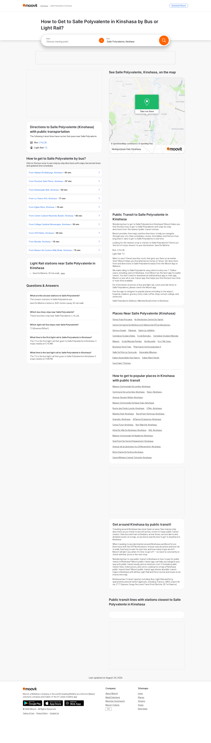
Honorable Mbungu (148, 352)
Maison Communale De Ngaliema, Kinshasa (133, 436)
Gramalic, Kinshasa (121, 419)
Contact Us (54, 713)
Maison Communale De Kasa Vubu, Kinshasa (133, 403)
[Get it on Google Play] (32, 703)
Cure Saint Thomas (122, 363)
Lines (140, 693)
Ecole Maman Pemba (132, 341)
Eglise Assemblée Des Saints (126, 358)
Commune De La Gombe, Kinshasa (128, 392)
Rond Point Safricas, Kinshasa (150, 414)
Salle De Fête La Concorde (125, 352)
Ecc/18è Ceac (164, 341)
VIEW (63, 273)
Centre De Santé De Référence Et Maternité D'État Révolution (141, 325)
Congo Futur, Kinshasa (123, 425)
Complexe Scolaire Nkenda (165, 336)
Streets (141, 701)
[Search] (164, 40)
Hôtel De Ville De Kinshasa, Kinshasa (129, 430)
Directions (142, 709)
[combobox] (71, 41)
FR (108, 709)
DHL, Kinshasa (155, 430)
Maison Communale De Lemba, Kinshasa (131, 386)
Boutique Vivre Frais (122, 347)
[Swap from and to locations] (101, 40)
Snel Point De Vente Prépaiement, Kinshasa (133, 441)
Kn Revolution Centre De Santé (148, 319)
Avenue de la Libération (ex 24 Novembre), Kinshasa (136, 446)
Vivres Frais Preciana (122, 319)
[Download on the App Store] (53, 703)
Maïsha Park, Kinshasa (123, 414)
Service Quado (119, 330)
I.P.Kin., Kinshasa (154, 408)
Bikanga (132, 330)
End (108, 39)
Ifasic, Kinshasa (154, 392)
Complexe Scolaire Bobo (124, 336)
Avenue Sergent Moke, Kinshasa (128, 397)
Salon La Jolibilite (146, 330)
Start (48, 39)
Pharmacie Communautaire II (147, 347)
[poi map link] (147, 115)
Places (141, 697)
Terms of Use (28, 713)
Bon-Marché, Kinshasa (146, 425)
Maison (116, 341)
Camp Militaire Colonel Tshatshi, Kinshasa (132, 457)
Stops (141, 705)
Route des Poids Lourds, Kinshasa (128, 408)
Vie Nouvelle (149, 341)
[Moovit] (30, 5)
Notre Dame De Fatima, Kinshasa (128, 452)
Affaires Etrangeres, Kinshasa (147, 419)
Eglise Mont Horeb (150, 358)
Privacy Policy (42, 713)
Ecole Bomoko (144, 336)
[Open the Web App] (74, 703)
